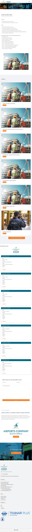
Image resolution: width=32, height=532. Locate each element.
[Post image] (16, 92)
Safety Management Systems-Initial (8, 206)
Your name (4, 382)
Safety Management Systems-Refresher (9, 180)
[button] (29, 1)
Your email (18, 382)
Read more (4, 105)
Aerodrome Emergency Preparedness (9, 103)
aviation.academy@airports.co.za (6, 490)
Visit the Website (16, 436)
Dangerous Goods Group (7, 231)
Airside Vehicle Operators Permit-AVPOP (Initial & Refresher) (13, 129)
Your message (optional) (6, 385)
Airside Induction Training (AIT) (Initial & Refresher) (11, 154)
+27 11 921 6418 (5, 474)
